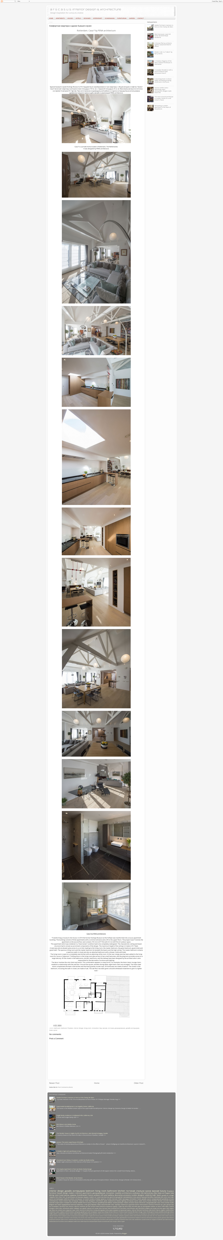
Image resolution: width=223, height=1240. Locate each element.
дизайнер (165, 1199)
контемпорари (58, 1199)
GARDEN (132, 18)
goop (136, 1214)
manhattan (153, 1214)
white (82, 1221)
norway (95, 1210)
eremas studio (169, 1202)
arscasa (171, 1199)
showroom (148, 1219)
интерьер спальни (78, 1201)
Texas (117, 1214)
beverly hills (131, 1212)
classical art (82, 1210)
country (55, 1217)
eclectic (72, 1199)
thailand (51, 1221)
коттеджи (166, 1193)
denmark (139, 1210)
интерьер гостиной (82, 1199)
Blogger (124, 1233)
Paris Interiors (70, 1206)
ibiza (91, 1210)
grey (89, 1204)
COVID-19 (99, 1214)
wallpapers (71, 1221)
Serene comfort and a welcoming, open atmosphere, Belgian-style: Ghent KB (163, 90)
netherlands (66, 1208)
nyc (142, 1206)
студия (123, 1221)
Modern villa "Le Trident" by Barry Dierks (163, 52)
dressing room (77, 1217)
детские (88, 1206)
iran (139, 1214)
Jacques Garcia (112, 1214)
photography (101, 1210)
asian (109, 1208)
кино (64, 1210)
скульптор (101, 1212)
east (128, 1214)
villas (155, 1193)
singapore (154, 1219)
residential (122, 1219)
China (162, 1202)
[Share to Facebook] (59, 1025)
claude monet (161, 1216)
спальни (140, 1190)
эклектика (100, 1197)
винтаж (106, 1197)
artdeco (121, 1214)
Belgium (51, 1204)
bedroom (64, 1028)
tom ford (58, 1221)
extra (165, 1197)
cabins (125, 1214)
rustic (133, 1219)
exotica (97, 1217)
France (90, 1195)
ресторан (72, 1210)
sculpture (62, 1212)
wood (60, 1216)
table (166, 1219)
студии (120, 1206)
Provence (121, 1212)
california (67, 1199)
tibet (54, 1221)
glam (118, 1217)
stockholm (159, 1219)
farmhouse (145, 1210)
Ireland (106, 1216)
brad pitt (144, 1216)
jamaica (155, 1217)
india (150, 1210)
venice (66, 1221)
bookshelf (114, 1208)
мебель (111, 1195)
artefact (131, 1216)
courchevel (66, 1217)
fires (111, 1217)
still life (67, 1212)
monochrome (80, 1219)
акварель (64, 1216)
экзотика (159, 1208)
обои (100, 1208)
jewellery (161, 1212)
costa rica (171, 1216)
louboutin (57, 1219)
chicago (140, 1212)
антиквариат (55, 1206)
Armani (111, 1212)
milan (60, 1208)
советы (119, 1221)
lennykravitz (52, 1219)
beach (126, 1212)
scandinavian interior (64, 1214)
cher (154, 1216)
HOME (51, 18)
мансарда (125, 1199)
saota (57, 1212)
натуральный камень (125, 1210)
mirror (66, 1219)
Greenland (105, 1214)
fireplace (70, 1028)
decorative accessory (123, 1195)
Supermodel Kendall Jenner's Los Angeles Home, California (75, 1106)
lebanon (172, 1217)
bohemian (139, 1216)
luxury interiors (92, 1202)
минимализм (127, 1197)
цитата (95, 1214)
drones (83, 1217)
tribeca (62, 1221)
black (136, 1212)
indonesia (143, 1217)
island (57, 1208)
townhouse (99, 1201)
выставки (58, 1204)
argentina (126, 1216)
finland (108, 1217)
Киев (51, 1030)
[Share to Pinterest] (61, 1025)
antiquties (121, 1216)
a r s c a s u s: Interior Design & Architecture (85, 10)
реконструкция (142, 1197)
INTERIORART (97, 18)
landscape (167, 1212)
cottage (51, 1217)
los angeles (162, 1210)
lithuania (132, 1208)
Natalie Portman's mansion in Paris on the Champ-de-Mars (163, 26)
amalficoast (111, 1216)
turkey (79, 1214)
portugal (94, 1219)
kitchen (121, 1190)
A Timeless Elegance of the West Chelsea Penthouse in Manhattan (163, 62)
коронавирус (81, 1216)
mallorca (63, 1219)
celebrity (148, 1195)
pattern (55, 1214)
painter (72, 1208)
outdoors (96, 1195)
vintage (171, 1195)
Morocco (115, 1212)
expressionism (102, 1217)
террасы (52, 1197)
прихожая (157, 1197)
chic (156, 1216)
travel (61, 1195)
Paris (57, 1197)
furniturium (157, 1204)
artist (135, 1216)
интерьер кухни (132, 1201)
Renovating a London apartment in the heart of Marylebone (162, 107)
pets (165, 1214)
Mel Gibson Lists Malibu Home (66, 1124)
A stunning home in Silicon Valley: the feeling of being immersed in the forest (162, 80)
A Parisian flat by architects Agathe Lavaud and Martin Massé (163, 44)
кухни (55, 1030)
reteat (126, 1219)
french (114, 1217)
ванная (105, 1028)
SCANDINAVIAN (110, 18)
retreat (75, 1202)
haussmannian (131, 1217)
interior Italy (155, 1210)
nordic (85, 1219)
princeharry (103, 1219)
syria (164, 1219)
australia (52, 1202)
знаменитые (124, 1204)
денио (69, 1216)
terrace (172, 1214)
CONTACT (140, 18)
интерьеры (79, 1197)
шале (140, 1201)
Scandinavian (82, 1195)
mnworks (71, 1219)
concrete (166, 1201)
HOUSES (70, 18)
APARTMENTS (60, 18)
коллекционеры (118, 1202)
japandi (159, 1217)
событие (134, 1210)
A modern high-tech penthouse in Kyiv (68, 1151)
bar (50, 1206)
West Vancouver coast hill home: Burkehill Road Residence (162, 35)
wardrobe (82, 1206)
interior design (78, 1028)
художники (131, 1204)
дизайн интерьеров (132, 1028)
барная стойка (96, 1204)
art (168, 1195)
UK (67, 1197)
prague (98, 1219)
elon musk (87, 1217)
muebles (118, 1193)
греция (99, 1221)
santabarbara (138, 1219)
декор (78, 1212)
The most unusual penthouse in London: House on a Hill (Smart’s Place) (163, 98)
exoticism (73, 1204)
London (134, 1195)
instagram (52, 1208)
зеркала (89, 1208)
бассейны (150, 1197)
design (65, 1193)
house (137, 1202)
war (81, 1208)
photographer (147, 1206)
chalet (120, 1199)
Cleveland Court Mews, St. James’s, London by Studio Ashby (75, 1160)
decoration (123, 1208)
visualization (84, 1214)
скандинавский (156, 1199)
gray (139, 1206)
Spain (159, 1195)
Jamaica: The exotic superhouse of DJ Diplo (69, 1142)
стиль (86, 1204)
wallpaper (76, 1208)
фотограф (153, 1208)
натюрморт (94, 1212)
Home (96, 1083)
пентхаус (171, 1197)
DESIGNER (87, 18)
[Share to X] (57, 1025)
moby (75, 1219)
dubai (53, 1210)
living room (87, 1028)
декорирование (119, 1028)
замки (111, 1210)
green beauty (154, 1212)
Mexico (171, 1201)
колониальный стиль (107, 1221)
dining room (54, 1195)
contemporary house (56, 1201)
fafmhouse (132, 1214)
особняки (136, 1193)
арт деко (163, 1204)
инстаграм (95, 1208)
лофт (154, 1195)
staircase (115, 1199)
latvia (168, 1217)
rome (130, 1219)
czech (71, 1217)
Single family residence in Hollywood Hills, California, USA (74, 1115)
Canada (91, 1199)
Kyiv (123, 1206)
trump (107, 1210)
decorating (148, 1193)
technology (171, 1219)
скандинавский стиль (153, 1202)
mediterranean (170, 1210)
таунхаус (117, 1204)
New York (62, 1197)
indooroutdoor (144, 1204)
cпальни (171, 1206)
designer (141, 1195)
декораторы (170, 1204)
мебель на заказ (156, 1206)
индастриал (59, 1202)
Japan (164, 1208)
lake (149, 1214)
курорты (103, 1199)
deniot (88, 1210)
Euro (71, 1202)
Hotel (86, 1201)
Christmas (151, 1204)
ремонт (102, 1216)
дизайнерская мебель (105, 1202)
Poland (97, 1206)
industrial (102, 1206)
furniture (52, 1193)
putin (107, 1219)
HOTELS (78, 18)
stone (71, 1214)
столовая (66, 1202)
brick (118, 1208)
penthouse (71, 1197)
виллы (66, 1195)
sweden (80, 1202)
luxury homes (147, 1201)
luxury (163, 1190)
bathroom (57, 1028)
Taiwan (126, 1202)
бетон (85, 1202)
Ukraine (159, 1201)
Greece (65, 1201)
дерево (84, 1208)
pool (105, 1195)
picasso (89, 1219)
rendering (116, 1219)
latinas (172, 1212)
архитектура (113, 1197)
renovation (95, 1028)
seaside (144, 1219)
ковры (68, 1210)
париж (87, 1216)
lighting (123, 1201)
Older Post (138, 1083)
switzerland (141, 1208)
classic (145, 1212)
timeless (71, 1212)
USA (142, 1193)
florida (149, 1212)
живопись (80, 1204)
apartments (87, 1193)
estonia (92, 1217)
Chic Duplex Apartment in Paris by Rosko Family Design (74, 1169)
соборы (106, 1212)
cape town (149, 1216)
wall (75, 1212)
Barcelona (62, 1206)
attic (162, 1197)
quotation (111, 1219)
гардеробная (65, 1204)
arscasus (131, 1202)
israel (128, 1208)
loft (102, 1195)
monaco (161, 1214)
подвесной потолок (94, 1216)
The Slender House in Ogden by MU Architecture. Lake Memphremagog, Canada (82, 1133)
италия (109, 1199)
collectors (76, 1206)
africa (126, 1206)
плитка (91, 1214)
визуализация (93, 1221)
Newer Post (54, 1083)
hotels (139, 1199)
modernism (52, 1212)
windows (56, 1216)
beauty (118, 1201)
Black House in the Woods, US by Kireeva (69, 1178)
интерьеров (74, 1216)
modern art (93, 1197)
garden (120, 1197)
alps (50, 1210)
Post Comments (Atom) (65, 1087)
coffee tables (165, 1206)
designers (92, 1201)
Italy (172, 1193)
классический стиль (107, 1204)
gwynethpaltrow (124, 1217)
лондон (115, 1221)
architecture (127, 1193)
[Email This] (54, 1025)
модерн (86, 1197)
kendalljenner (144, 1214)
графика (147, 1208)
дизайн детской (85, 1212)
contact (167, 1216)
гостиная (111, 1028)
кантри (93, 1206)
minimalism (133, 1199)
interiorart (142, 1202)
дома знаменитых (110, 1201)
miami (157, 1214)
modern (72, 1193)
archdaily (97, 1199)
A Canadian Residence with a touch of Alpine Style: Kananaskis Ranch (163, 71)
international (149, 1217)
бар (100, 1028)
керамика (115, 1210)
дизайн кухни (146, 1199)
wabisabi (51, 1216)
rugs (136, 1208)
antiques (116, 1216)
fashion (137, 1204)
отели (134, 1197)
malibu (51, 1214)
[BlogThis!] (56, 1025)
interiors (78, 1193)
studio (75, 1214)
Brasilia (154, 1201)
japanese (164, 1217)
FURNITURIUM (121, 18)
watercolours (77, 1221)
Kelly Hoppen (170, 1208)
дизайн (164, 1195)
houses (59, 1193)
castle (77, 1210)
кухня (51, 1199)
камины (73, 1195)
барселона (87, 1221)
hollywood (138, 1217)
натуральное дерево (111, 1206)
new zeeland (58, 1210)
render (168, 1214)
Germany (104, 1208)
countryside (61, 1217)
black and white (132, 1206)
